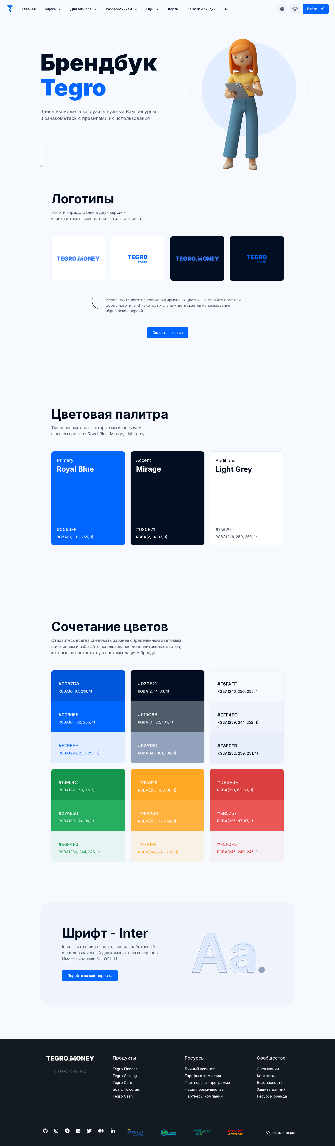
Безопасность (270, 1082)
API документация (280, 1133)
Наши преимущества (204, 1089)
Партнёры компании (204, 1096)
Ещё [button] (150, 9)
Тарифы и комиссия (203, 1075)
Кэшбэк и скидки (202, 9)
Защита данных (271, 1089)
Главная (29, 9)
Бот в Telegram (126, 1089)
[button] (282, 9)
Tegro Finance (125, 1069)
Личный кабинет (200, 1069)
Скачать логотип (167, 332)
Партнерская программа (207, 1082)
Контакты (266, 1075)
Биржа (50, 9)
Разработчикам (119, 9)
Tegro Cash (123, 1096)
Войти (312, 9)
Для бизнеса (81, 9)
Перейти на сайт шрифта (89, 975)
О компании (268, 1069)
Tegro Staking (125, 1075)
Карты (173, 9)
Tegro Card (122, 1082)
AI (226, 9)
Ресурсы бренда (272, 1096)
